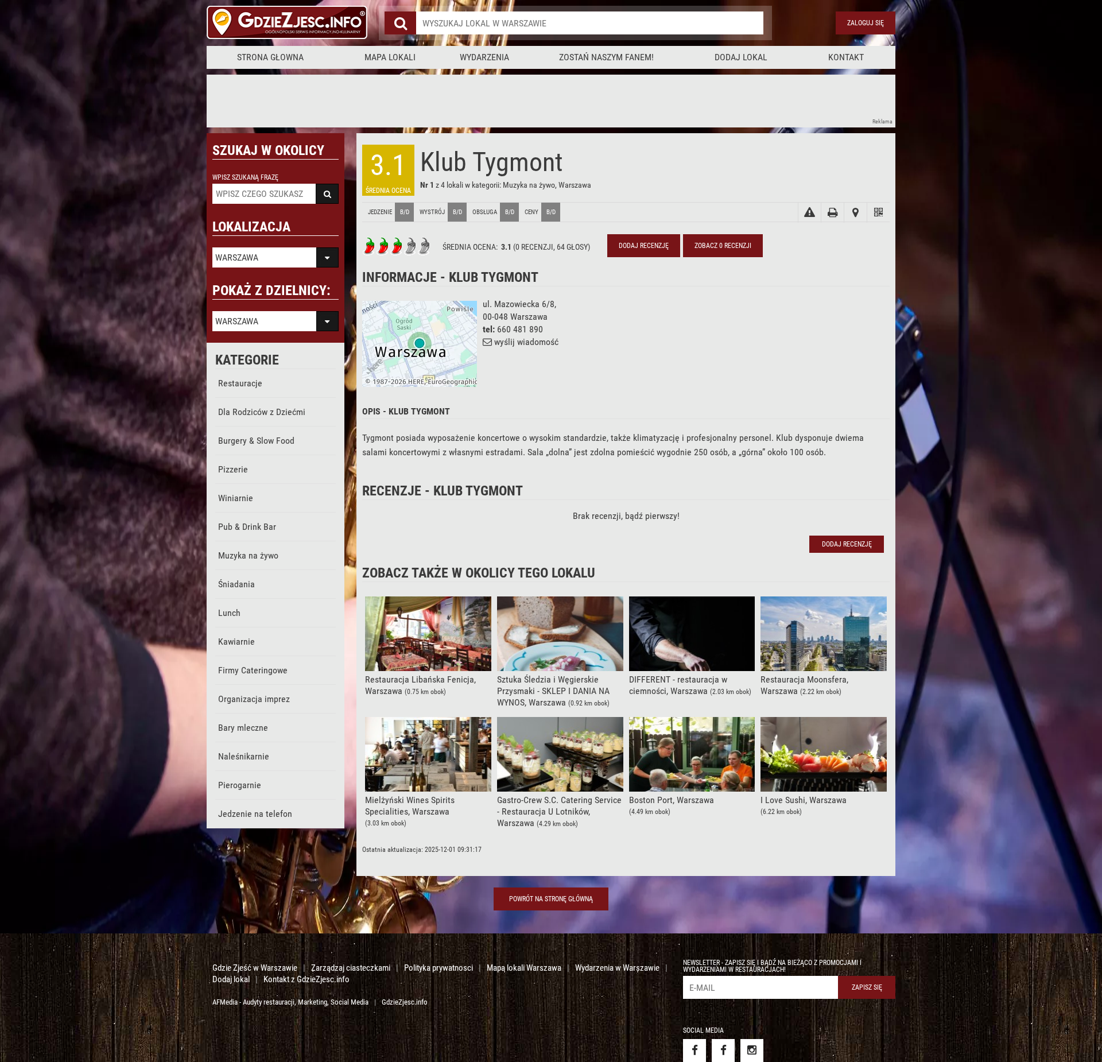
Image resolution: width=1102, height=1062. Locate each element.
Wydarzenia (484, 57)
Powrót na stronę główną (551, 899)
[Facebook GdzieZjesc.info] (694, 1050)
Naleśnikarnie (243, 756)
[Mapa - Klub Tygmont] (855, 213)
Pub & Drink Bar (247, 526)
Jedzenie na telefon (255, 813)
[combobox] (589, 22)
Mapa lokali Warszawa (524, 968)
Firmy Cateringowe (253, 670)
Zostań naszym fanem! (606, 57)
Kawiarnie (236, 641)
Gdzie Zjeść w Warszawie (254, 968)
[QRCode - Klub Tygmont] (878, 213)
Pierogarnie (239, 785)
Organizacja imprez (254, 698)
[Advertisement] (415, 100)
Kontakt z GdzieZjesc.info (306, 979)
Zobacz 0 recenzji (722, 246)
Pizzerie (233, 469)
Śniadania (236, 584)
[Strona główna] (287, 23)
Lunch (229, 612)
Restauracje (240, 383)
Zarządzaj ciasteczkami (350, 968)
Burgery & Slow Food (256, 440)
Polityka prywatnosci (438, 968)
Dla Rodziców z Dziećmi (261, 411)
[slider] (396, 246)
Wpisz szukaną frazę (245, 177)
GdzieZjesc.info (405, 1002)
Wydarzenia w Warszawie (617, 968)
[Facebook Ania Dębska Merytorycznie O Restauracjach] (723, 1050)
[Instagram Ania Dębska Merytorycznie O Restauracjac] (751, 1050)
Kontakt (846, 57)
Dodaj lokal (741, 57)
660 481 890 (520, 329)
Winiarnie (235, 498)
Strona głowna (270, 57)
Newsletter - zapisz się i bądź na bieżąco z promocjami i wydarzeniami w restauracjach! (772, 966)
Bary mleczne (243, 727)
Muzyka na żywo (248, 555)
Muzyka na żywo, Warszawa (547, 184)
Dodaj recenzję (644, 246)
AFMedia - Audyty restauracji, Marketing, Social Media (290, 1002)
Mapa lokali (390, 57)
